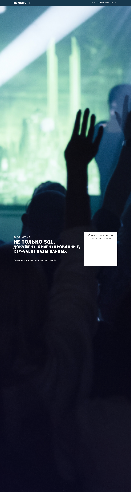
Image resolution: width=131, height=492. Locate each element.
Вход (111, 2)
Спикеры (93, 2)
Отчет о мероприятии (103, 2)
